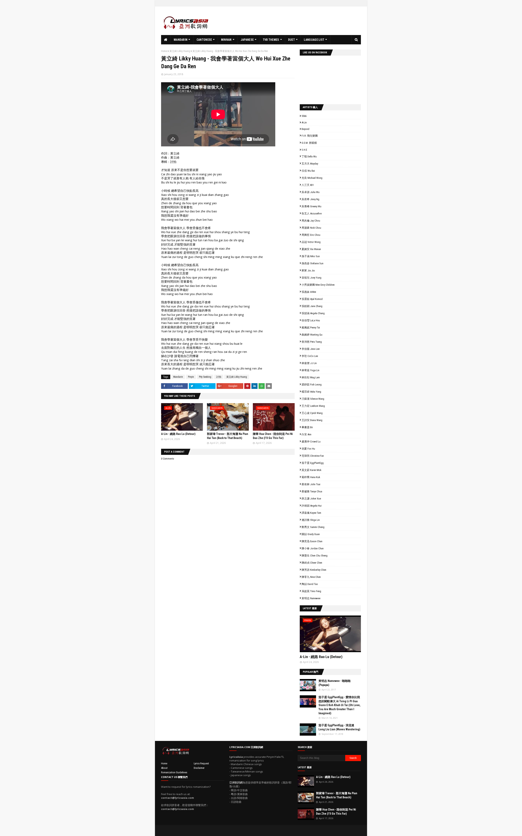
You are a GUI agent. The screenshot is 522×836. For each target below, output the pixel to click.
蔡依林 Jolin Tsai (311, 484)
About (164, 767)
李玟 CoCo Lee (310, 356)
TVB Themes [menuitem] (271, 39)
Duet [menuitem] (291, 39)
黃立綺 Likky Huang (179, 51)
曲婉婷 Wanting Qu (312, 334)
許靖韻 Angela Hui (312, 505)
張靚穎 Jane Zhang (312, 306)
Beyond (305, 129)
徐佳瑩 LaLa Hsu (311, 320)
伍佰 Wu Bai (308, 170)
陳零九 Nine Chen (311, 576)
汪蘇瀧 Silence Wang (313, 398)
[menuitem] (166, 39)
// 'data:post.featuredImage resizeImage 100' (308, 685)
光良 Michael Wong (312, 177)
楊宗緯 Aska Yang (311, 391)
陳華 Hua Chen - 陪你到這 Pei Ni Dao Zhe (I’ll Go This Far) (336, 811)
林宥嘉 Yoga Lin (310, 370)
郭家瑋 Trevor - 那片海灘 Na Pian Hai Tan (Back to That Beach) (336, 795)
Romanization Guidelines (174, 772)
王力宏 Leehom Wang (313, 405)
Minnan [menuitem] (226, 39)
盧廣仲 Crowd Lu (311, 441)
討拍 (218, 376)
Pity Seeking (205, 376)
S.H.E (304, 149)
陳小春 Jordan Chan (313, 548)
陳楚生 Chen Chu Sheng (314, 555)
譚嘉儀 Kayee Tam (311, 512)
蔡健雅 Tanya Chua (312, 491)
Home (164, 51)
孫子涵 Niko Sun (311, 256)
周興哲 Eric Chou (311, 234)
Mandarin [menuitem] (180, 39)
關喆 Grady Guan (311, 534)
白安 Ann (306, 434)
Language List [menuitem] (314, 39)
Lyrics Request (201, 763)
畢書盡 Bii (307, 427)
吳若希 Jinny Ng (310, 199)
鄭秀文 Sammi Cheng (313, 527)
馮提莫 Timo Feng (311, 591)
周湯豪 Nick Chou (311, 227)
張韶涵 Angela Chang (313, 313)
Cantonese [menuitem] (204, 39)
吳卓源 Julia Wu (311, 192)
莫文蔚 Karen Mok (311, 470)
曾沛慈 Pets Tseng (312, 341)
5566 (304, 115)
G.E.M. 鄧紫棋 (309, 142)
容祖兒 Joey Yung (311, 277)
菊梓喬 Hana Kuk (311, 477)
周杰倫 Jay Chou (311, 220)
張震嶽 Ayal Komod (312, 299)
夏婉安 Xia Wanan (311, 249)
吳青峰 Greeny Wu (311, 206)
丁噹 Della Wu (309, 156)
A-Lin (304, 122)
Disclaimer (199, 767)
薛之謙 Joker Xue (311, 498)
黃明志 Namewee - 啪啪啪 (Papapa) (335, 683)
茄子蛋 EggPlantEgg (313, 462)
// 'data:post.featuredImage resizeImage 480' (326, 635)
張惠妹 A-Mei (309, 291)
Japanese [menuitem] (247, 39)
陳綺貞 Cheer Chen (312, 562)
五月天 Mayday (310, 163)
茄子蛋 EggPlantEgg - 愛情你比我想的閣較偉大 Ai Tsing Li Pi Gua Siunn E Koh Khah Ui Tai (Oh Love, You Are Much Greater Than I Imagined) (340, 705)
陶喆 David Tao (310, 584)
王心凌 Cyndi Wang (312, 413)
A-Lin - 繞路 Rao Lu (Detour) (178, 434)
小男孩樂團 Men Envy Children (318, 284)
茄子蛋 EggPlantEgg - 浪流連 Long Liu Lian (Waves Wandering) (339, 727)
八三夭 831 (308, 185)
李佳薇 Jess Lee (311, 348)
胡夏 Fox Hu (308, 448)
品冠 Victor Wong (311, 242)
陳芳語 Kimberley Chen (314, 569)
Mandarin (178, 376)
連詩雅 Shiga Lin (311, 519)
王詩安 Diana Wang (312, 420)
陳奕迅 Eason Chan (312, 541)
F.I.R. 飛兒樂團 (310, 135)
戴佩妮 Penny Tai (311, 327)
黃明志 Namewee (311, 598)
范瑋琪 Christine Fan (313, 455)
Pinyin (191, 376)
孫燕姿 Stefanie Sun (312, 263)
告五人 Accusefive (312, 213)
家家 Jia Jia (308, 270)
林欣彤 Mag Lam (311, 377)
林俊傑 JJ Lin (309, 363)
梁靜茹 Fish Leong (312, 384)
